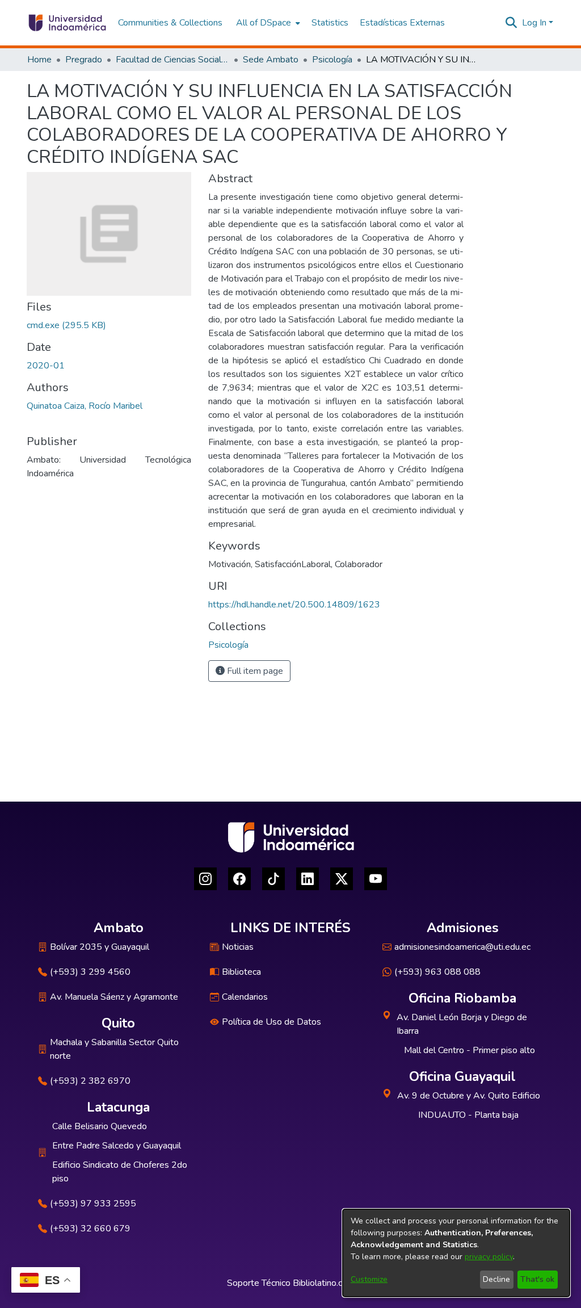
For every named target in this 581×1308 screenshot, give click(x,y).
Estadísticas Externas (402, 22)
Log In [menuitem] (534, 22)
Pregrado (83, 59)
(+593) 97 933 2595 (93, 1203)
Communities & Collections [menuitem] (170, 22)
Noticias (238, 947)
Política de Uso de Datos (271, 1022)
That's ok (537, 1279)
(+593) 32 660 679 (90, 1228)
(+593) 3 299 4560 (90, 972)
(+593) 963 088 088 (437, 972)
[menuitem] (267, 23)
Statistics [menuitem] (329, 22)
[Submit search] (511, 23)
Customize (369, 1279)
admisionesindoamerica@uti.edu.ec (462, 947)
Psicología (332, 59)
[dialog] (456, 1253)
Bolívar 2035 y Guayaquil (99, 947)
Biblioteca (241, 972)
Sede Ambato (270, 59)
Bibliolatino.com (324, 1283)
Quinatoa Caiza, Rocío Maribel (84, 406)
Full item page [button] (254, 671)
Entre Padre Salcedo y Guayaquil (116, 1145)
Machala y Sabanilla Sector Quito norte (114, 1049)
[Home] (67, 22)
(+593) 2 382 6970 (90, 1081)
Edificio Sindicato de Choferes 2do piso (119, 1172)
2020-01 (46, 365)
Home (39, 59)
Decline (496, 1279)
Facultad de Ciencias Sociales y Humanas (172, 59)
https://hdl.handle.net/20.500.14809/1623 (294, 604)
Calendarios (245, 997)
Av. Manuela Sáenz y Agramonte (114, 997)
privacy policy (489, 1256)
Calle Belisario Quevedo (99, 1126)
